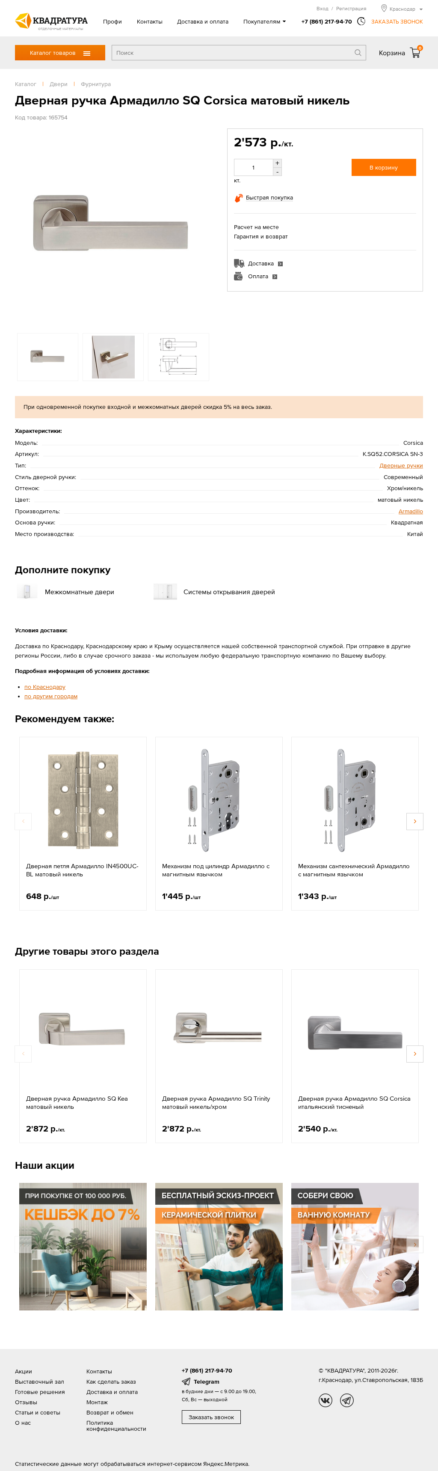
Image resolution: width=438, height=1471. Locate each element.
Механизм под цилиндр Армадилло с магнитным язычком (215, 870)
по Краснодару (44, 686)
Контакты (150, 21)
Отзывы (26, 1402)
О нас (23, 1422)
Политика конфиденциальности (116, 1425)
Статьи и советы (37, 1412)
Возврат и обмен (109, 1412)
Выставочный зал (39, 1381)
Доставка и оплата (202, 21)
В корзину (384, 167)
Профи (112, 21)
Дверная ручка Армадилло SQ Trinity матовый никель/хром (216, 1103)
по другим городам (50, 696)
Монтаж (97, 1402)
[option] (113, 226)
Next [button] (202, 226)
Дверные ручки (401, 465)
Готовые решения (40, 1391)
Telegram (206, 1381)
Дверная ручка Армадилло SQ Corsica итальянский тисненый (354, 1103)
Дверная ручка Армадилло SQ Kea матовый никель (77, 1103)
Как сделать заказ (111, 1381)
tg (347, 1400)
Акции (23, 1371)
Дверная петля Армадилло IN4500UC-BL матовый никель (82, 870)
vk (325, 1400)
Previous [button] (23, 226)
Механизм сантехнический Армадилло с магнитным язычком (354, 870)
